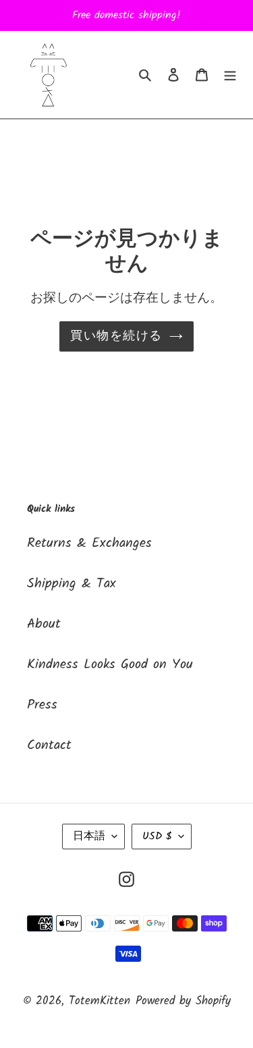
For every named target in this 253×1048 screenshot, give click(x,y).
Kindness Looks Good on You (110, 665)
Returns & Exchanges (89, 543)
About (44, 624)
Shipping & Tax (71, 584)
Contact (49, 745)
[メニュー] (230, 75)
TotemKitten (99, 1001)
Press (42, 705)
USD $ (157, 836)
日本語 (89, 836)
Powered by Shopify (183, 1001)
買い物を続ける (116, 336)
